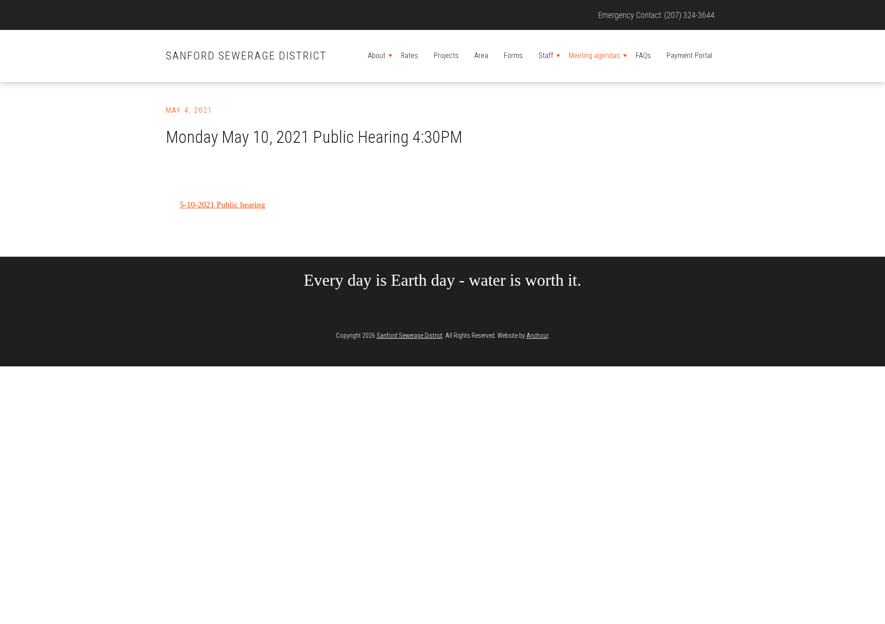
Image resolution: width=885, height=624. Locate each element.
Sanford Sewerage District (246, 55)
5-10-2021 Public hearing (222, 204)
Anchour (537, 335)
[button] (390, 55)
